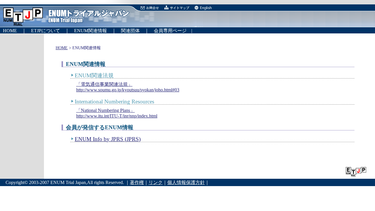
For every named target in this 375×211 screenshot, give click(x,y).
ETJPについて (48, 30)
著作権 (137, 182)
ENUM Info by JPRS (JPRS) (108, 139)
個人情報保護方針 (186, 182)
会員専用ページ (168, 30)
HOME (12, 30)
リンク (156, 182)
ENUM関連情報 (93, 30)
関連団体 (130, 30)
